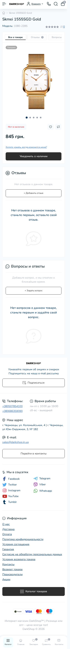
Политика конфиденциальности (22, 539)
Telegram (44, 478)
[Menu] (4, 4)
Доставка (8, 529)
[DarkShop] (33, 363)
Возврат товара (12, 569)
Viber (42, 484)
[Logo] (16, 4)
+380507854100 (12, 406)
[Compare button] (58, 124)
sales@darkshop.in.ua (15, 442)
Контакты (8, 564)
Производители (12, 574)
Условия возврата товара (18, 559)
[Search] (56, 4)
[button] (27, 115)
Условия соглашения (15, 544)
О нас (6, 524)
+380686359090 (12, 411)
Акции (6, 579)
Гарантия (8, 549)
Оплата (7, 534)
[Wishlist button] (50, 124)
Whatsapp (45, 491)
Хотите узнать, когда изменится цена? (26, 144)
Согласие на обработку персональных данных (32, 554)
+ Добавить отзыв (33, 190)
